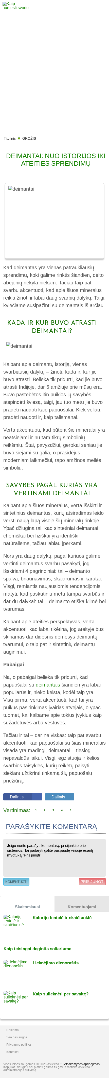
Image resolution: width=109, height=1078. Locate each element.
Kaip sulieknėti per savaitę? (60, 994)
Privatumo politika (18, 1044)
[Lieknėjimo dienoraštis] (18, 972)
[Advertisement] (54, 74)
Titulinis (10, 138)
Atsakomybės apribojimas (82, 1064)
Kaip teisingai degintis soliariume (37, 948)
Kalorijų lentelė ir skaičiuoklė (62, 917)
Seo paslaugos (16, 1037)
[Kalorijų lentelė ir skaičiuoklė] (18, 927)
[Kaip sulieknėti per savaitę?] (18, 1003)
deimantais (48, 685)
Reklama (12, 1030)
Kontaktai (12, 1052)
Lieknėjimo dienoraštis (56, 963)
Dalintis (17, 797)
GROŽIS (29, 138)
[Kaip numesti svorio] (16, 8)
